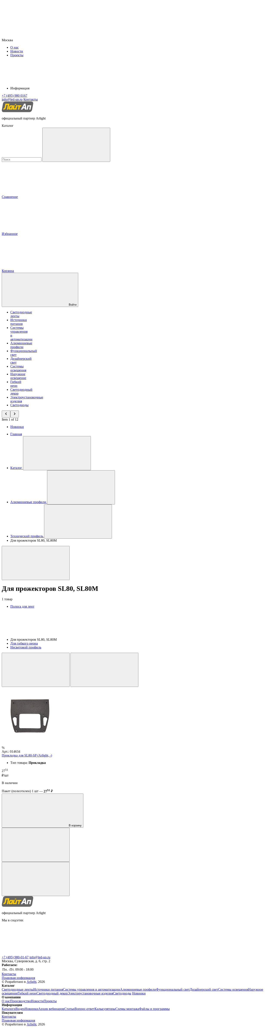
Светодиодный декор (52, 993)
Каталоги (8, 1009)
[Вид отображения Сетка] (36, 670)
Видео (20, 1009)
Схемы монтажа (127, 1009)
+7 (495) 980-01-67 (15, 957)
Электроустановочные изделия (90, 993)
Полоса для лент (22, 606)
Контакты (30, 99)
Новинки (17, 427)
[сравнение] (36, 845)
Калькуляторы (105, 1009)
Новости (16, 51)
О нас (14, 47)
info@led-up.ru (39, 957)
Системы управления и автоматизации (91, 989)
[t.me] (34, 953)
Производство (20, 1001)
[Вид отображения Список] (104, 670)
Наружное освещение (18, 376)
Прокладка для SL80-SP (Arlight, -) (27, 755)
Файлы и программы (154, 1009)
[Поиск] (76, 145)
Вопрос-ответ (85, 1009)
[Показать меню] (57, 453)
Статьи (69, 1009)
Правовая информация (18, 978)
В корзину (75, 825)
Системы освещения (18, 368)
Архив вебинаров (51, 1009)
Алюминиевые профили (21, 345)
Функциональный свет (173, 989)
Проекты (16, 55)
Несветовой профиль (25, 647)
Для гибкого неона (24, 643)
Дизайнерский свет (204, 989)
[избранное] (36, 879)
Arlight (31, 982)
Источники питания (18, 322)
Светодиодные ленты (17, 989)
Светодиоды (19, 405)
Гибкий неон (15, 384)
